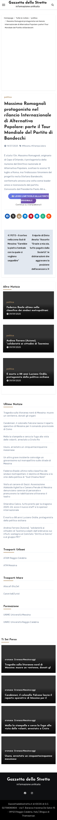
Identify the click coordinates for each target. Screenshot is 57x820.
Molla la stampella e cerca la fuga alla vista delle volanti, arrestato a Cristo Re (28, 728)
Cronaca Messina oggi (25, 660)
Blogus (43, 812)
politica (8, 97)
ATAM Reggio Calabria (15, 558)
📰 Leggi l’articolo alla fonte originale (30, 198)
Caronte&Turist (11, 593)
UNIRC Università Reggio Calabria (21, 622)
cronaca (9, 660)
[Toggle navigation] (3, 5)
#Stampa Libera (38, 146)
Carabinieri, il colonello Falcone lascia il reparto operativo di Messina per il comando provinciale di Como (28, 426)
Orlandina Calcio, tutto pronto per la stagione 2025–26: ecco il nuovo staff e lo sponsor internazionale (27, 507)
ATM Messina (10, 565)
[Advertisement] (28, 59)
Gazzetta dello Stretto (28, 3)
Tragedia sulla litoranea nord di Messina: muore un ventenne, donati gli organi (28, 668)
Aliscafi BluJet (11, 586)
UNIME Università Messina (17, 614)
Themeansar (28, 815)
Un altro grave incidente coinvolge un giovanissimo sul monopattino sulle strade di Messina (27, 460)
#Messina (26, 146)
